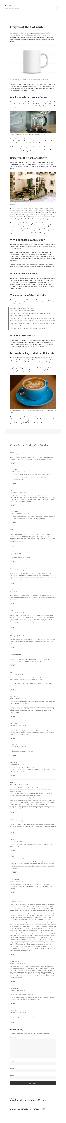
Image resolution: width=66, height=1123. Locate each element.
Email (12, 1068)
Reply (13, 463)
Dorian (12, 452)
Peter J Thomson (10, 6)
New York (42, 368)
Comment (13, 1038)
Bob (11, 672)
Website (12, 1075)
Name (12, 1061)
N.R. (11, 529)
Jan (11, 490)
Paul (11, 590)
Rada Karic (13, 723)
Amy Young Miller (15, 654)
